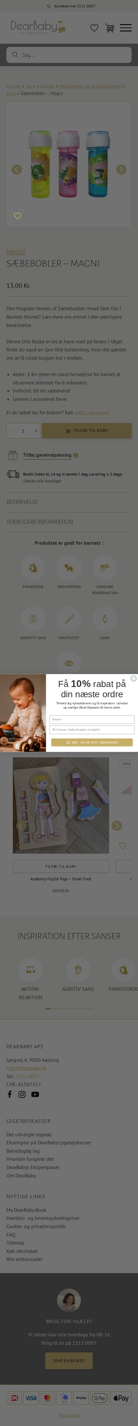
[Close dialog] (133, 678)
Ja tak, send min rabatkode (92, 742)
